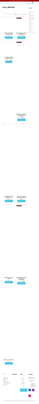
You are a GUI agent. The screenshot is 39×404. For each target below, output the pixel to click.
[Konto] (29, 3)
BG (35, 400)
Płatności (23, 381)
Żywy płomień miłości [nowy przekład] (9, 33)
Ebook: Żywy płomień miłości (8, 278)
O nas (22, 377)
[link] (8, 14)
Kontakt (22, 385)
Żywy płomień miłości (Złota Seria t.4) (9, 197)
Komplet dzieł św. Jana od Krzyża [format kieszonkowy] (21, 278)
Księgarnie (23, 379)
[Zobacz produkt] (13, 20)
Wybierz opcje (8, 61)
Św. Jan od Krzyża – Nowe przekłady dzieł (21, 33)
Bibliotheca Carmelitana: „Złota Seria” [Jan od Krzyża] (21, 115)
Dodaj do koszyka (9, 37)
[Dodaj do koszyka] (13, 18)
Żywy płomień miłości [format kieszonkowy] (21, 197)
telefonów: (18, 0)
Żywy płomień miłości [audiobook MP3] (9, 58)
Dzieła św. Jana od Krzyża (9, 359)
